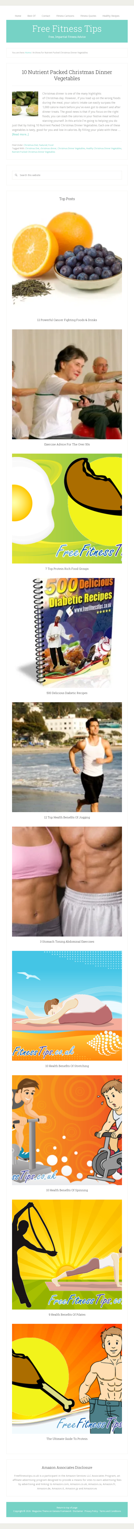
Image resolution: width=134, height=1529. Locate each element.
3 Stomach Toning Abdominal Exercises (67, 941)
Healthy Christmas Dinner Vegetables (103, 148)
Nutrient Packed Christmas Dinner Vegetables (33, 152)
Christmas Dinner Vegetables (71, 148)
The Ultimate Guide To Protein (67, 1439)
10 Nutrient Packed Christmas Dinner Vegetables (67, 75)
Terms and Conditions (110, 1511)
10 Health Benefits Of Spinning (67, 1190)
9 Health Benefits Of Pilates (67, 1314)
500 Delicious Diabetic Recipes (67, 693)
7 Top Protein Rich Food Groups (67, 568)
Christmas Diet (31, 145)
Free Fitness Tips (67, 28)
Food (50, 145)
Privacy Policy (91, 1511)
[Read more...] (20, 134)
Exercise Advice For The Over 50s (67, 444)
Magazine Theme (40, 1511)
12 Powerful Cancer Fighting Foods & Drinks (67, 320)
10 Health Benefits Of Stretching (67, 1066)
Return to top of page (67, 1507)
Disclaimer (78, 1511)
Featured (43, 145)
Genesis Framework (61, 1511)
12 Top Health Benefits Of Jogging (67, 817)
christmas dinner (48, 148)
